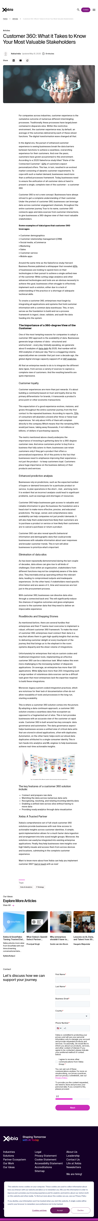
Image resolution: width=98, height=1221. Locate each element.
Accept (60, 1210)
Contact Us (73, 1159)
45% (75, 266)
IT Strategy (40, 887)
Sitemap (40, 1171)
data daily (43, 348)
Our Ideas (9, 1167)
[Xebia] (7, 10)
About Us (71, 1152)
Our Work (8, 1163)
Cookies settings (39, 1210)
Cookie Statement (45, 1159)
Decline (81, 1210)
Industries (9, 1152)
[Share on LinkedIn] (13, 60)
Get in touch (40, 864)
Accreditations (43, 1167)
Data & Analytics (26, 887)
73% (76, 413)
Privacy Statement (46, 1155)
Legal (38, 1152)
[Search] (78, 9)
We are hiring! (74, 1174)
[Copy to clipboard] (27, 60)
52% (44, 164)
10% (40, 671)
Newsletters (73, 1167)
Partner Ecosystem (14, 1159)
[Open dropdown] (94, 10)
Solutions (8, 1155)
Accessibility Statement (49, 1163)
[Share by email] (20, 60)
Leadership (73, 1155)
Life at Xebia (73, 1163)
